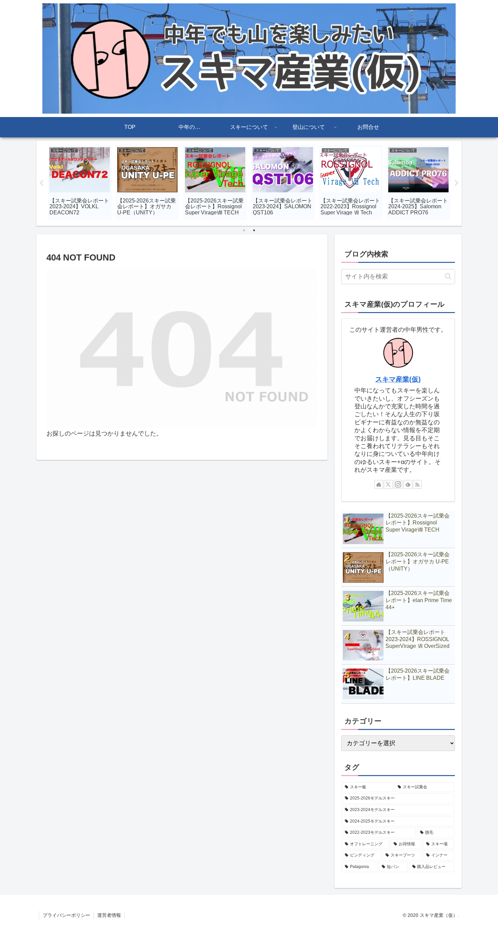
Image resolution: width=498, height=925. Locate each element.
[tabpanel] (79, 182)
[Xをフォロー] (388, 484)
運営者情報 (109, 915)
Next (456, 183)
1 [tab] (244, 230)
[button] (448, 276)
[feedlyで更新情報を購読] (407, 484)
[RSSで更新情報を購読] (417, 484)
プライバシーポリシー (66, 915)
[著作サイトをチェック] (378, 484)
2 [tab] (254, 230)
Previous (41, 183)
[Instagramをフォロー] (398, 484)
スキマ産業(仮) (398, 379)
